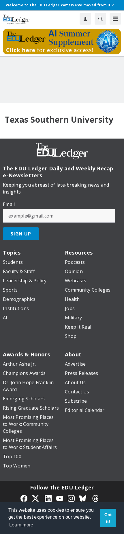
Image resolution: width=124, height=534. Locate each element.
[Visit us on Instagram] (71, 498)
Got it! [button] (108, 518)
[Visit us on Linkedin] (48, 498)
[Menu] (115, 19)
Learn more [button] (21, 524)
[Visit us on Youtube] (59, 498)
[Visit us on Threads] (95, 498)
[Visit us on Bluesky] (83, 498)
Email (9, 204)
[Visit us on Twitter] (36, 498)
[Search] (100, 19)
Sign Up (21, 234)
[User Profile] (85, 19)
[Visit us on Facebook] (23, 498)
